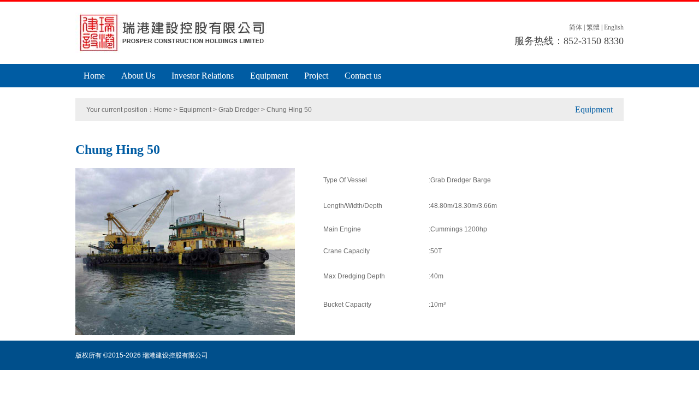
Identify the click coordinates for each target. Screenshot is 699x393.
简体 (575, 27)
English (614, 27)
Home (94, 75)
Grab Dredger (238, 110)
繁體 (593, 27)
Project (316, 75)
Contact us (363, 75)
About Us (138, 75)
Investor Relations (202, 75)
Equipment (269, 75)
